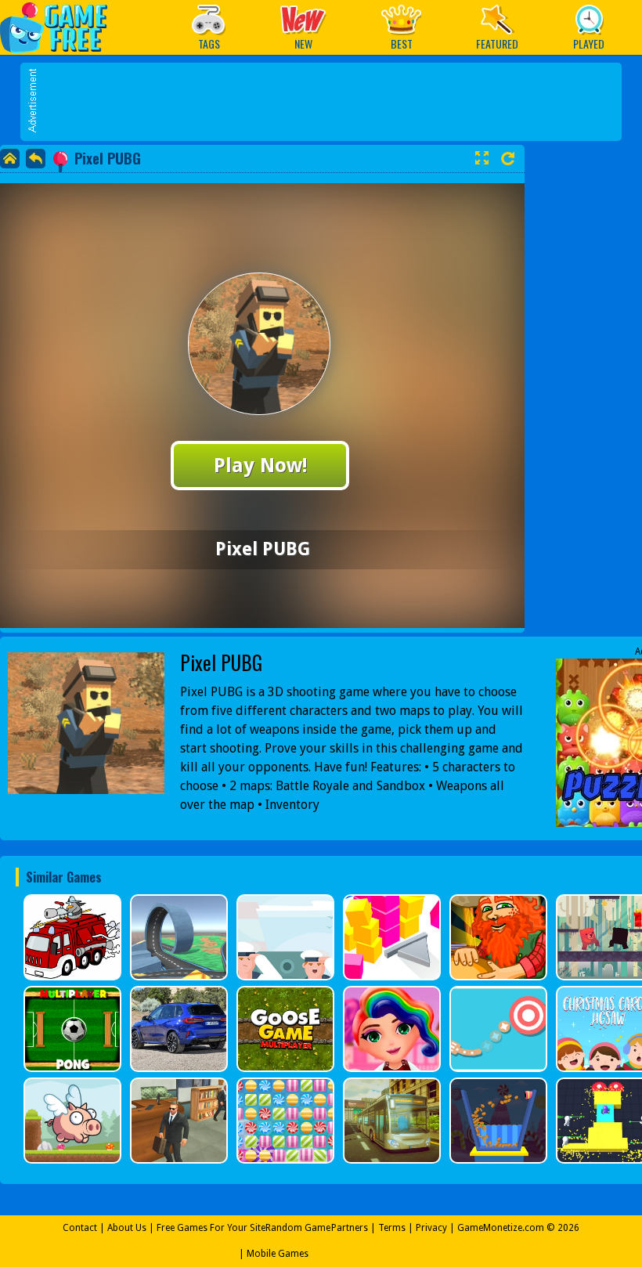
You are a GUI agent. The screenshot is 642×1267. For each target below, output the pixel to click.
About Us (126, 1227)
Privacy (431, 1227)
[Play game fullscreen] (481, 158)
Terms (392, 1227)
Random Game (297, 1227)
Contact (80, 1227)
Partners (349, 1227)
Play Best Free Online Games (61, 27)
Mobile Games (277, 1253)
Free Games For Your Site (211, 1227)
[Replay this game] (507, 158)
